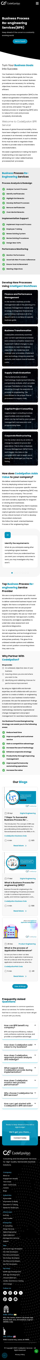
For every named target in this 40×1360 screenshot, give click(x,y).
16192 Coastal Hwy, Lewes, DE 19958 (16, 1340)
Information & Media (10, 1202)
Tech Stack (7, 1182)
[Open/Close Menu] (37, 3)
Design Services (8, 1229)
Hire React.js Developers (11, 1261)
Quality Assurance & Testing (13, 1281)
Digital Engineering (28, 813)
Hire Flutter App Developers (12, 1249)
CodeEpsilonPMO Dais (13, 966)
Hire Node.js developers (11, 1258)
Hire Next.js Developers (11, 1255)
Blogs (5, 1191)
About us (6, 1176)
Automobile (7, 1198)
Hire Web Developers (10, 1252)
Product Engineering (27, 944)
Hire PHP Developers (10, 1264)
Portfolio (6, 1215)
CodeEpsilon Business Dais (15, 836)
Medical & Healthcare (10, 1208)
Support (6, 1241)
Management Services (11, 1238)
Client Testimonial (9, 1185)
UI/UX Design (7, 1284)
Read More (19, 845)
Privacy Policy (20, 1355)
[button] (12, 573)
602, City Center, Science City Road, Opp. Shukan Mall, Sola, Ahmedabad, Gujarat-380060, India (18, 1320)
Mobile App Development (12, 1272)
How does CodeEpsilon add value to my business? (18, 1045)
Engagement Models (10, 1179)
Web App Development (11, 1275)
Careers (6, 1188)
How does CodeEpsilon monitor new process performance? (15, 1082)
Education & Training (10, 1205)
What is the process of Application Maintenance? (18, 949)
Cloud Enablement (9, 1278)
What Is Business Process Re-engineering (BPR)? (19, 883)
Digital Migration (9, 1235)
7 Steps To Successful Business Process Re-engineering (15, 818)
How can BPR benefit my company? (16, 1026)
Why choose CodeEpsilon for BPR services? (18, 1094)
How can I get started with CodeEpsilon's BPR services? (18, 1104)
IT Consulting (7, 1226)
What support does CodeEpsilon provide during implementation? (18, 1070)
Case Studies (7, 1218)
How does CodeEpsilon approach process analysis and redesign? (18, 1057)
